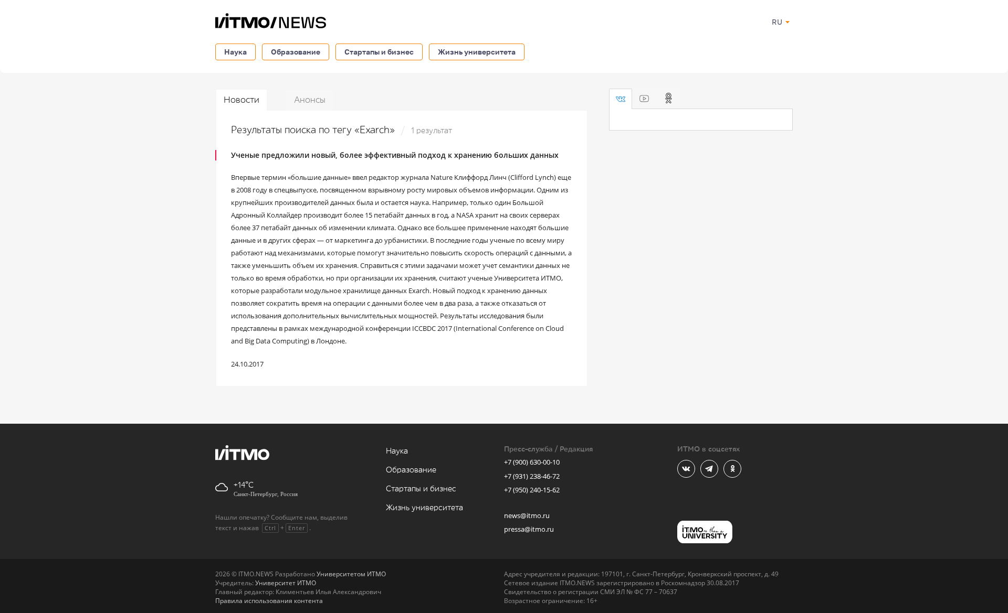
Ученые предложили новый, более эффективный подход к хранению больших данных (395, 155)
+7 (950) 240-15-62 (532, 489)
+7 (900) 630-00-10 (532, 462)
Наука (235, 51)
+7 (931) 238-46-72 (532, 476)
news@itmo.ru (527, 515)
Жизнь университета (477, 51)
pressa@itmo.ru (529, 529)
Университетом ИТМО (351, 573)
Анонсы (310, 99)
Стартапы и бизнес (379, 51)
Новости (241, 99)
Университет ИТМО (285, 582)
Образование (295, 51)
